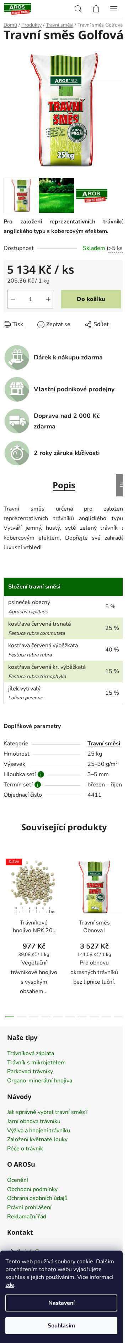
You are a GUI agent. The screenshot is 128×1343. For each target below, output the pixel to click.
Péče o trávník (25, 1149)
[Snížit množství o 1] (12, 299)
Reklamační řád (26, 1217)
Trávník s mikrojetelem (36, 1063)
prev (7, 892)
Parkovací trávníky (30, 1072)
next (120, 892)
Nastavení (61, 1303)
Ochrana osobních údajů (37, 1198)
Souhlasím (61, 1326)
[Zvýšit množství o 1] (48, 299)
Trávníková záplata (30, 1054)
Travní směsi (103, 743)
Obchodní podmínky (32, 1189)
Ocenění (17, 1180)
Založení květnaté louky (37, 1140)
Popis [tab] (64, 485)
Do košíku (91, 299)
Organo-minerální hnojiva (39, 1081)
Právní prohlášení (29, 1208)
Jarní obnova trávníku (33, 1122)
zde (9, 1285)
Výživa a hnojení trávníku (38, 1131)
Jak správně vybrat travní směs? (47, 1112)
